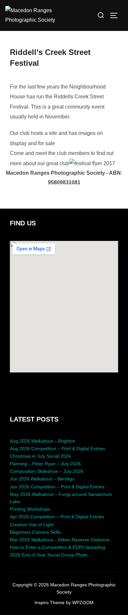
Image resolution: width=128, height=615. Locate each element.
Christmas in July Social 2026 (40, 456)
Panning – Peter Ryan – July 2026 (45, 463)
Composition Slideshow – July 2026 (46, 471)
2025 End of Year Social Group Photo (49, 554)
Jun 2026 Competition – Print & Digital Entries (57, 486)
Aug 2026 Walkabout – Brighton (42, 441)
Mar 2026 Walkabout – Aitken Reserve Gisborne (60, 539)
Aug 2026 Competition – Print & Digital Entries (57, 448)
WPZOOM (83, 602)
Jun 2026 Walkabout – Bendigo (42, 478)
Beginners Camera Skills (35, 532)
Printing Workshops (30, 509)
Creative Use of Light (31, 524)
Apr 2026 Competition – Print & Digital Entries (57, 516)
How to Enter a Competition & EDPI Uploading (57, 547)
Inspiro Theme (49, 602)
